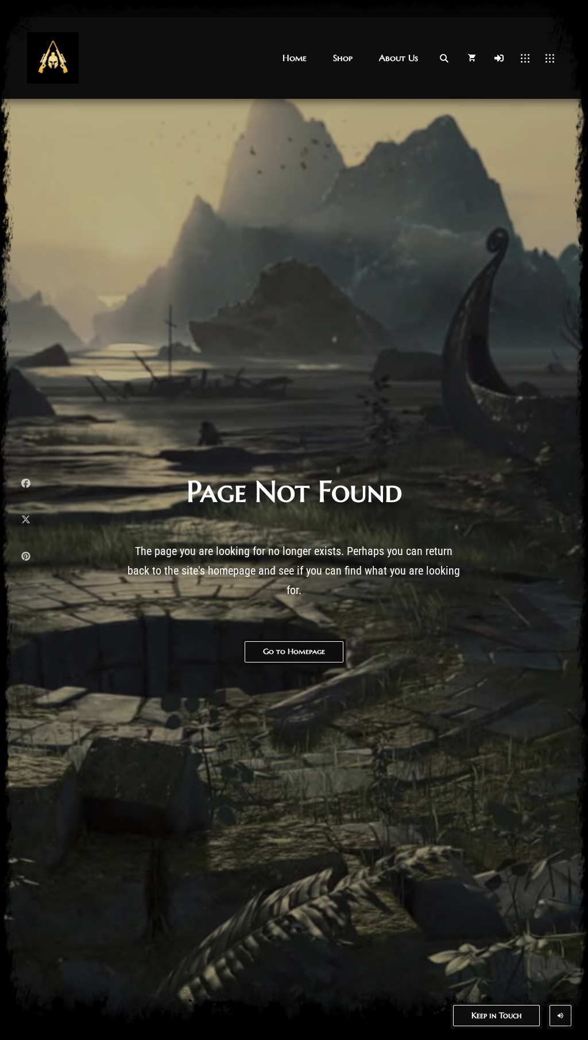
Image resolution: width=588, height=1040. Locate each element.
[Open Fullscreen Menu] (525, 58)
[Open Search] (444, 58)
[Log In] (499, 58)
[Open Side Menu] (550, 58)
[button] (294, 57)
